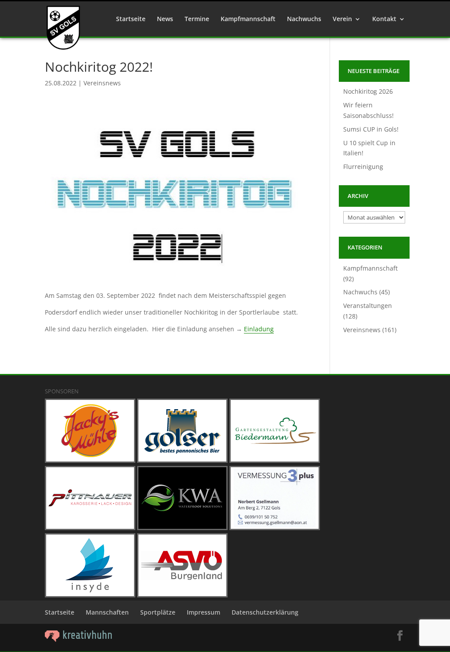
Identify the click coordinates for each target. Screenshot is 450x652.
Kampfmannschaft (248, 19)
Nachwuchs (304, 19)
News (165, 19)
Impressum (203, 612)
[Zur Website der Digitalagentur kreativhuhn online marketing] (78, 639)
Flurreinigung (363, 166)
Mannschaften (107, 612)
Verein (342, 19)
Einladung (259, 329)
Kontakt (384, 19)
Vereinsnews (102, 83)
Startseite (130, 19)
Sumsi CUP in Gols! (371, 129)
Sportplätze (157, 612)
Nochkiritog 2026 (368, 91)
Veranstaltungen (367, 305)
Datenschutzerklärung (265, 612)
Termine (197, 19)
